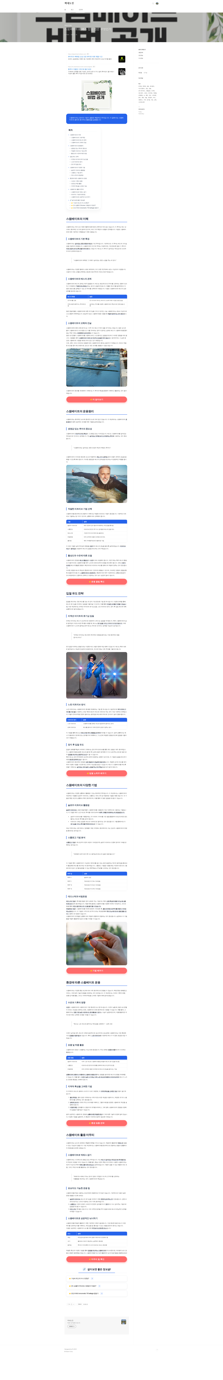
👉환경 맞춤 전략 (96, 1123)
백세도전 (69, 3)
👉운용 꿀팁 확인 (96, 581)
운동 (148, 86)
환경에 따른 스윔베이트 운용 (78, 178)
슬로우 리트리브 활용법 (78, 170)
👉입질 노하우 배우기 (96, 773)
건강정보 (141, 55)
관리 (140, 97)
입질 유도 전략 (74, 156)
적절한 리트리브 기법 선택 (79, 151)
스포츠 (145, 93)
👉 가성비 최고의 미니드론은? (80, 203)
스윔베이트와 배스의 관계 (78, 140)
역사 (154, 97)
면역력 (144, 86)
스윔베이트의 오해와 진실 (78, 142)
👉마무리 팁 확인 (96, 1259)
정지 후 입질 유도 (76, 164)
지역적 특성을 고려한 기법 (79, 186)
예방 (147, 95)
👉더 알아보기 (96, 399)
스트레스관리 (142, 102)
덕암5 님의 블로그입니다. (73, 1323)
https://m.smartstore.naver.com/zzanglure (80, 66)
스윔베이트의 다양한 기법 (77, 167)
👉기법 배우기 (96, 970)
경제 (143, 97)
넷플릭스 (141, 100)
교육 (155, 100)
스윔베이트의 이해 (75, 135)
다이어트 (150, 93)
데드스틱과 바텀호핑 (77, 175)
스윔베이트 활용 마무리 (77, 189)
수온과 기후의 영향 (76, 181)
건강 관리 (141, 93)
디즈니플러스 (142, 88)
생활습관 (148, 91)
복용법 (155, 93)
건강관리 (150, 97)
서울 (146, 97)
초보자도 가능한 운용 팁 (78, 194)
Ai (144, 95)
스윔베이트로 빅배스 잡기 (78, 192)
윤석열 (148, 100)
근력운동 (141, 95)
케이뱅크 (152, 86)
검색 (153, 3)
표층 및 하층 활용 (76, 183)
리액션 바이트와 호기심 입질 (79, 159)
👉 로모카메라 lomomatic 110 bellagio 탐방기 (85, 208)
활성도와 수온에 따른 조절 (79, 153)
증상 (147, 88)
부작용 (140, 86)
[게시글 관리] (74, 1304)
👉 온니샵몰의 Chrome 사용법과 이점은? (83, 205)
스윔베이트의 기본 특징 (78, 137)
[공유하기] (71, 1304)
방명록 (81, 10)
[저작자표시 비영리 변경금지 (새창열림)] (85, 1304)
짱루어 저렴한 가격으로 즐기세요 (79, 69)
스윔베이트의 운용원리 (76, 146)
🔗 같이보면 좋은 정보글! (77, 200)
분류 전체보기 (142, 49)
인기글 (145, 72)
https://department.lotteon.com (77, 54)
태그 (72, 10)
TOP (157, 1349)
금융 (150, 88)
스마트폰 (154, 95)
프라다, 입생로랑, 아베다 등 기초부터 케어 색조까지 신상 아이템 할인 (90, 59)
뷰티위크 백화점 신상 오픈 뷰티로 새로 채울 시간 (85, 56)
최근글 (140, 72)
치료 (152, 100)
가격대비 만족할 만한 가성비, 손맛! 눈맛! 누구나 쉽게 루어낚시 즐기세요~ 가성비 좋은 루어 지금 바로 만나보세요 (91, 72)
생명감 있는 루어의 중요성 (79, 148)
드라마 (153, 91)
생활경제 (141, 52)
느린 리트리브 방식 (76, 162)
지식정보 (141, 58)
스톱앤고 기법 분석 (76, 173)
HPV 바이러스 (142, 91)
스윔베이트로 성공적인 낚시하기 (80, 197)
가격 (145, 100)
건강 (150, 95)
